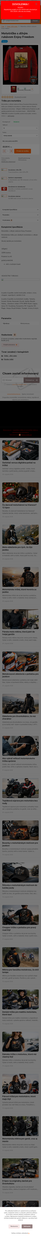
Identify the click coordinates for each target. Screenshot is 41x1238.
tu (28, 1233)
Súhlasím (27, 1226)
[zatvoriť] (36, 4)
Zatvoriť (20, 16)
